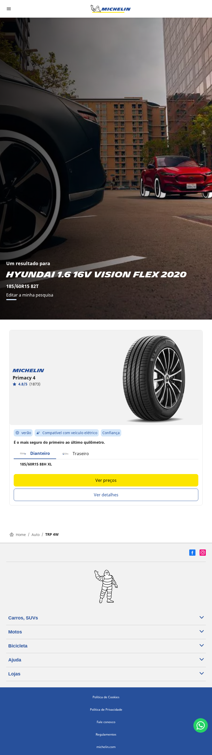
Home (21, 534)
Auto (36, 534)
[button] (35, 453)
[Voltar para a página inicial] (110, 8)
